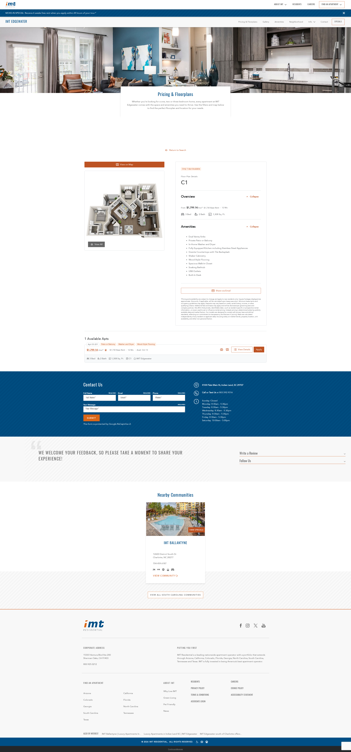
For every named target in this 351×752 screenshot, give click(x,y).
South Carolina (90, 713)
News (166, 711)
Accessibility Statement (242, 695)
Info (310, 22)
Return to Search (177, 150)
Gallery (266, 22)
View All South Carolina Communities (175, 595)
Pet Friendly (169, 704)
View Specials (196, 530)
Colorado (88, 699)
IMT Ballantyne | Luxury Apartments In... (121, 733)
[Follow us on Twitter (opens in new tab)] (257, 625)
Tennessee (128, 713)
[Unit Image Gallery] (221, 349)
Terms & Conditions (200, 695)
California (128, 693)
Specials (338, 22)
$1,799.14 (92, 350)
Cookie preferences (175, 749)
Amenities (279, 22)
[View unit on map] (227, 349)
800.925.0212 (90, 664)
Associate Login (198, 702)
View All (99, 244)
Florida (126, 699)
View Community (164, 576)
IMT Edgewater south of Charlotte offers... (221, 733)
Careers (311, 5)
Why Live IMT (170, 691)
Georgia (87, 706)
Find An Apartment (330, 5)
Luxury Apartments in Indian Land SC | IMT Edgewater (170, 733)
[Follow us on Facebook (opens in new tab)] (242, 625)
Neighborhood (296, 22)
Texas (86, 719)
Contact (324, 22)
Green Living (169, 697)
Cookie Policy (237, 688)
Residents (297, 5)
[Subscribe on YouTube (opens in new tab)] (265, 625)
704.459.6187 (159, 563)
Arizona (87, 693)
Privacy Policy (197, 688)
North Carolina (130, 706)
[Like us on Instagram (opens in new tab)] (249, 625)
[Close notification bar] (344, 13)
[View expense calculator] (105, 350)
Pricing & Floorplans (247, 22)
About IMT (278, 5)
